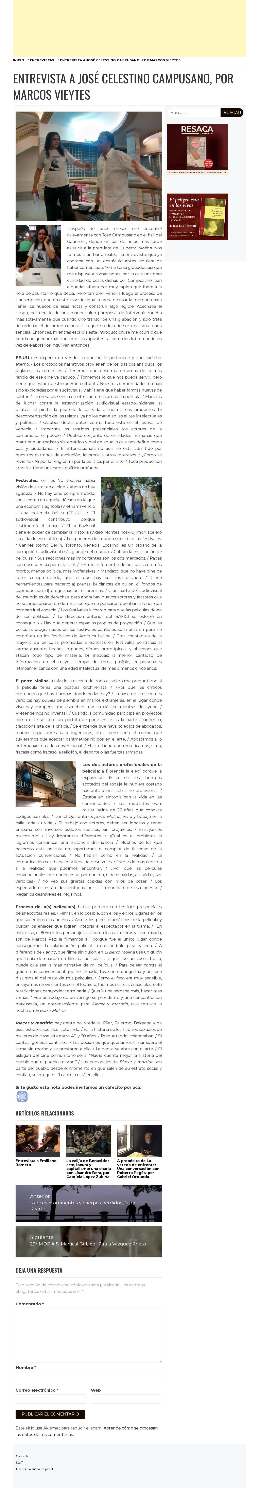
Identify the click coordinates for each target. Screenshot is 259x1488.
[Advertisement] (129, 28)
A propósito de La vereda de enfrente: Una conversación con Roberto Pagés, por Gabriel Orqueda (138, 1169)
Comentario (30, 1304)
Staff (19, 1463)
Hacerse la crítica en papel (34, 1469)
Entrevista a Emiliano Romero (36, 1163)
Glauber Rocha (58, 422)
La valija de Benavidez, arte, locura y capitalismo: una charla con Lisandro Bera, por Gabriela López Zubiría (88, 1169)
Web (96, 1390)
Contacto (22, 1456)
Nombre (26, 1367)
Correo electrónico (37, 1390)
